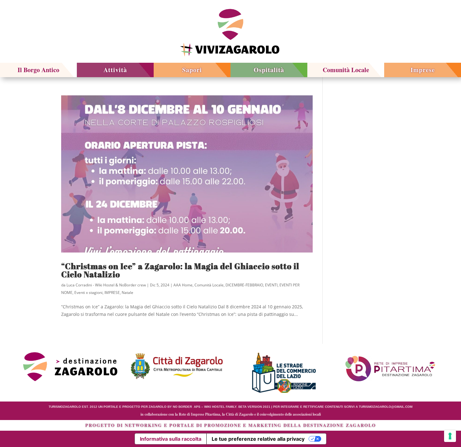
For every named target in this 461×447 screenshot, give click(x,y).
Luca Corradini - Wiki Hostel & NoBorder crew (106, 285)
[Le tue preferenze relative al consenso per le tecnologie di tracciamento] (450, 436)
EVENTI (271, 285)
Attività (115, 69)
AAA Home (183, 285)
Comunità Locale (346, 69)
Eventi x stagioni (88, 292)
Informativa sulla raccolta (170, 439)
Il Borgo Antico (38, 69)
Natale (127, 292)
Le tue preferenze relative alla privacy (258, 439)
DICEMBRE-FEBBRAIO (244, 285)
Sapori (192, 69)
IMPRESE (112, 292)
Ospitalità (269, 69)
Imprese (423, 69)
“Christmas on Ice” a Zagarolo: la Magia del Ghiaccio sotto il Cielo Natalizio (180, 270)
